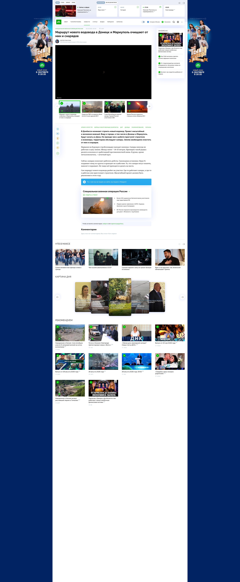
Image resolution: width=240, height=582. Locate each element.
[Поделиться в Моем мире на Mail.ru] (57, 147)
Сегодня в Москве (155, 22)
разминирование (137, 127)
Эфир (66, 22)
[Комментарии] (57, 153)
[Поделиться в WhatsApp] (57, 143)
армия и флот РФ (87, 127)
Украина (148, 127)
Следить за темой (91, 195)
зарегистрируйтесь (117, 224)
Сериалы (120, 22)
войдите (105, 224)
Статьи (95, 22)
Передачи (110, 22)
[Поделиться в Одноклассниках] (57, 138)
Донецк (127, 127)
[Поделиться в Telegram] (57, 129)
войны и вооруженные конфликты (106, 127)
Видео (102, 22)
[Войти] (178, 22)
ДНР (121, 127)
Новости (87, 22)
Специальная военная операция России (69, 28)
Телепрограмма (75, 22)
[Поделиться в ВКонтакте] (57, 133)
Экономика (167, 22)
